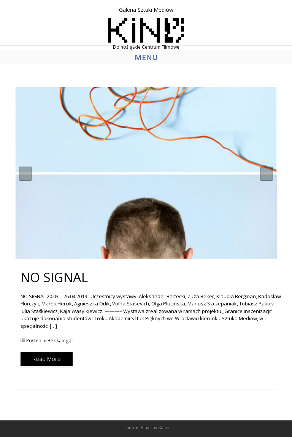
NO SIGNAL (54, 277)
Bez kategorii (62, 340)
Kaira (164, 427)
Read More (46, 358)
